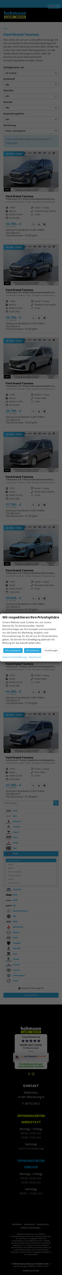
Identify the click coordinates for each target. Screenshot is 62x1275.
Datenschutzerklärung (14, 657)
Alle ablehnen (32, 650)
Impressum (35, 657)
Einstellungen (51, 650)
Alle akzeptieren (13, 650)
